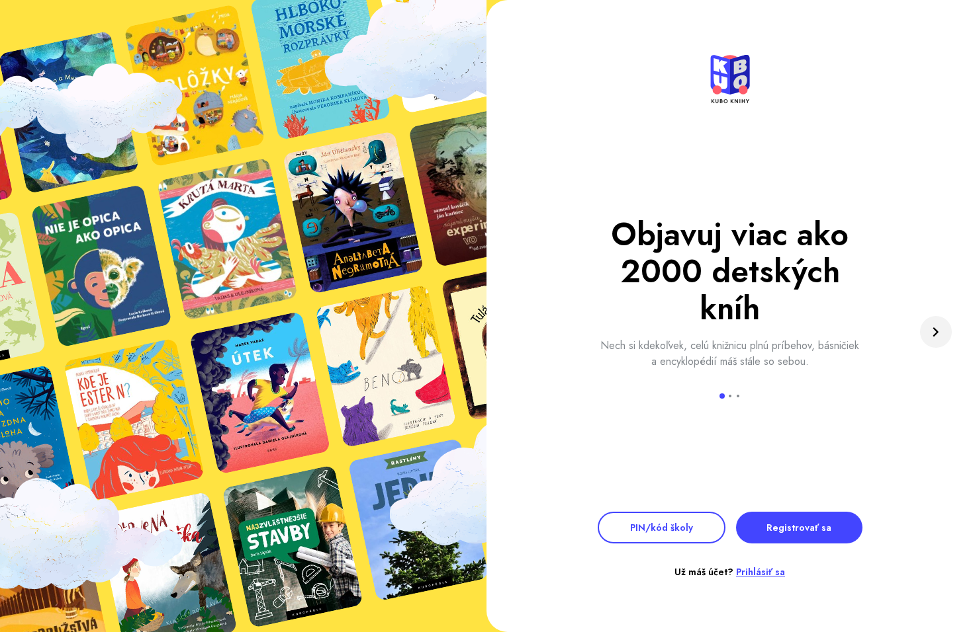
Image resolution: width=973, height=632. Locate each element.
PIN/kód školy (661, 527)
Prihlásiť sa (760, 571)
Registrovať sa (798, 527)
